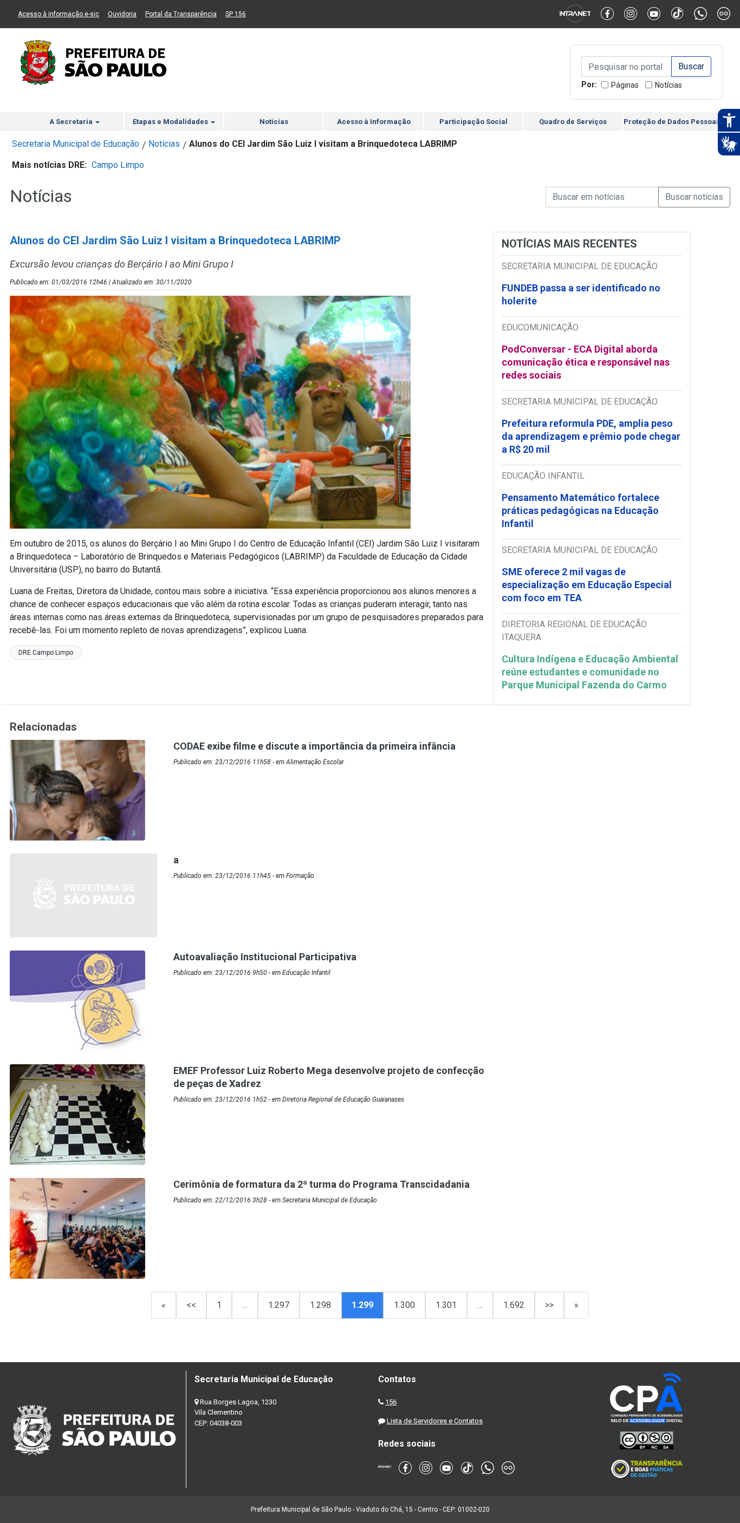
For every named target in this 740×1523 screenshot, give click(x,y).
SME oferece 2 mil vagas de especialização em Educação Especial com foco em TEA (587, 584)
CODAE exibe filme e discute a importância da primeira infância (314, 746)
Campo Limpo (118, 165)
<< (191, 1305)
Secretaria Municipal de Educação (75, 144)
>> (549, 1305)
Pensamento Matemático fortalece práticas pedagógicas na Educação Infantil (580, 510)
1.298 (320, 1305)
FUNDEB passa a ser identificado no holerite (581, 294)
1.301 (446, 1305)
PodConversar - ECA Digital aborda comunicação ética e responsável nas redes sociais (586, 362)
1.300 (404, 1305)
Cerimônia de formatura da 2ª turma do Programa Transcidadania (321, 1184)
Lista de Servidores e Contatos (435, 1421)
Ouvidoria (122, 14)
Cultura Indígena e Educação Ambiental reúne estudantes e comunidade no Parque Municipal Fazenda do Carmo (590, 672)
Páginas (625, 85)
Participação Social (473, 122)
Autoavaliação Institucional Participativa (264, 956)
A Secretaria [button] (71, 122)
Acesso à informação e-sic (58, 14)
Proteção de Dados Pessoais (673, 122)
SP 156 (235, 14)
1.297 (278, 1305)
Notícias (668, 85)
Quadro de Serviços (573, 122)
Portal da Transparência (181, 14)
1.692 (513, 1305)
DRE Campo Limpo (45, 652)
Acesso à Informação (374, 122)
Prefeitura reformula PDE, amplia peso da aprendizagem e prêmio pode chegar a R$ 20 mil (591, 436)
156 (391, 1402)
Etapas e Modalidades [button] (171, 122)
